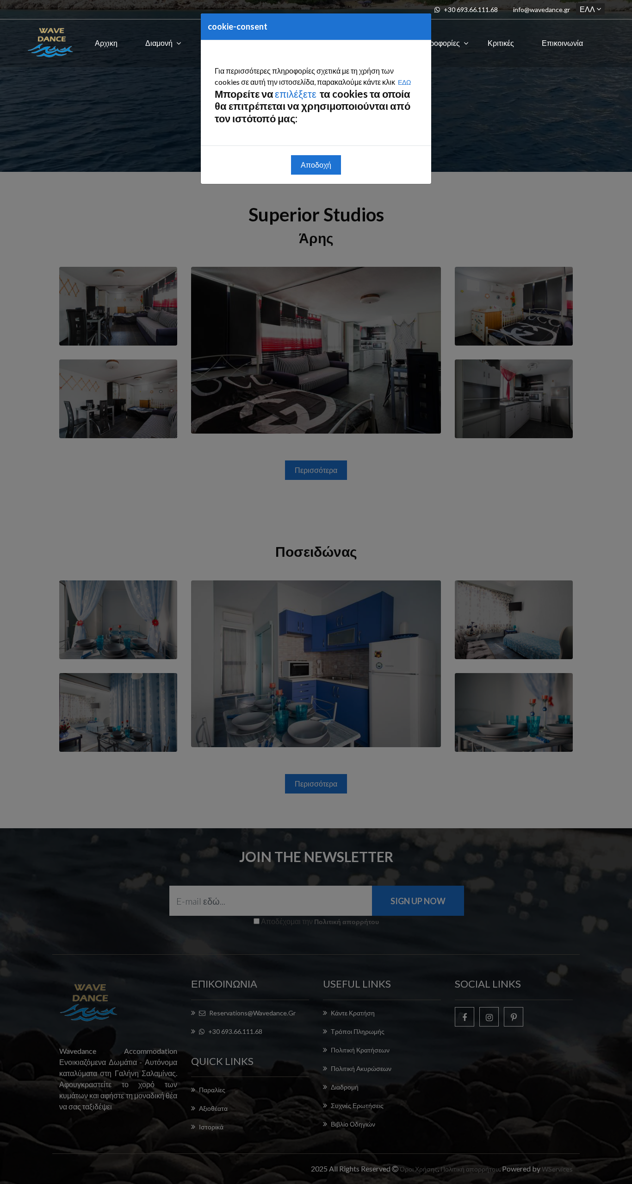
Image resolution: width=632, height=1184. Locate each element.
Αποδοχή (316, 164)
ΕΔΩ (404, 82)
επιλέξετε (296, 94)
